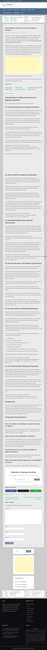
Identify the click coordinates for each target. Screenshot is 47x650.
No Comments (24, 32)
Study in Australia (30, 608)
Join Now (24, 581)
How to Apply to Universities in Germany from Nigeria (16, 593)
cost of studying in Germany (15, 40)
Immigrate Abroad (7, 12)
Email (6, 532)
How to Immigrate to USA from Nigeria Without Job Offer (38, 18)
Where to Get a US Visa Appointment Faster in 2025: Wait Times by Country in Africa (38, 593)
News (22, 12)
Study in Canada (31, 9)
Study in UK (16, 9)
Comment (7, 508)
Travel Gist (9, 9)
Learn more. (13, 611)
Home (4, 9)
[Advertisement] (23, 65)
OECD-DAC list (10, 124)
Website (6, 537)
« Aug (27, 644)
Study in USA (23, 9)
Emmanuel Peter (17, 32)
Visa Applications (16, 12)
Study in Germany (10, 494)
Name (6, 526)
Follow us (25, 584)
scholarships (24, 50)
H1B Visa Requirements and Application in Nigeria (15, 18)
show (14, 93)
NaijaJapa (9, 4)
